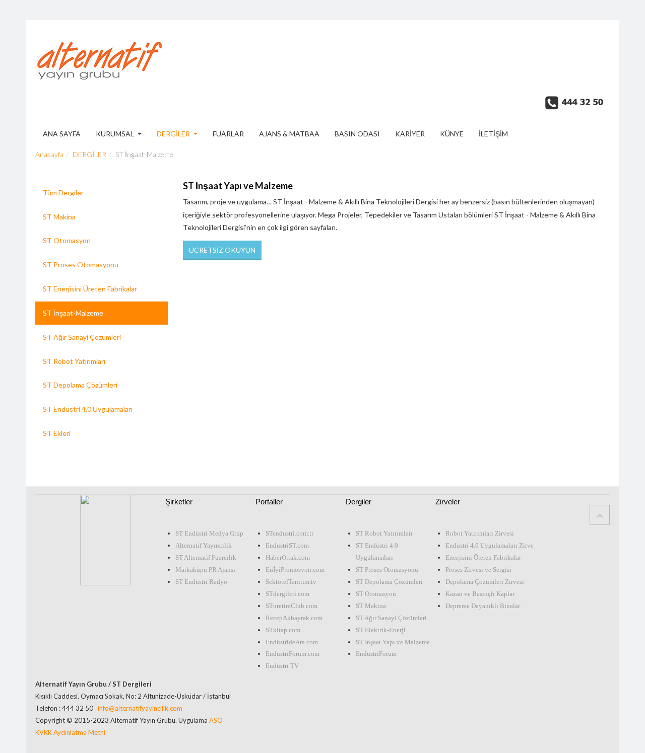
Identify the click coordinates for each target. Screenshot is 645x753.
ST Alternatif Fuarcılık (205, 557)
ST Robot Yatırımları (74, 361)
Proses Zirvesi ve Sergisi (478, 569)
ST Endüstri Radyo (201, 581)
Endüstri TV (282, 665)
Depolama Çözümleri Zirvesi (484, 581)
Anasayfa (49, 154)
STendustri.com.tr (289, 533)
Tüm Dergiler (63, 192)
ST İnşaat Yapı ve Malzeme (238, 185)
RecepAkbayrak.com (294, 618)
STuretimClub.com (291, 606)
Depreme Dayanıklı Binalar (482, 606)
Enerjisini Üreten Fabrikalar (483, 557)
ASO (216, 720)
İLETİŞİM (493, 134)
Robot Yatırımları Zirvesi (479, 533)
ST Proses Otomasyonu (80, 264)
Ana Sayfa (62, 134)
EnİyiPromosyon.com (295, 569)
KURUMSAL (115, 134)
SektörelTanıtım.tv (291, 581)
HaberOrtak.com (288, 557)
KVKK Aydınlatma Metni (70, 732)
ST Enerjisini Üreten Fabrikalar (90, 288)
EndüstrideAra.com (292, 642)
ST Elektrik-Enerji (381, 630)
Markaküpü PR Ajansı (205, 569)
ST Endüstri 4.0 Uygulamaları (88, 409)
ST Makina (59, 216)
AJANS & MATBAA (289, 134)
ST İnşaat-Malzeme (73, 313)
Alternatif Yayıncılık (203, 545)
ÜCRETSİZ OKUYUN (222, 250)
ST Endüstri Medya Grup (209, 533)
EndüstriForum (376, 653)
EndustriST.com (287, 545)
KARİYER (410, 134)
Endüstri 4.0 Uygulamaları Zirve (489, 545)
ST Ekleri (57, 433)
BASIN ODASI (357, 134)
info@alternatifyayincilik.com (140, 708)
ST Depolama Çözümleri (80, 385)
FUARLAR (228, 134)
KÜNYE (452, 134)
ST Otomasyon (67, 240)
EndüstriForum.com (292, 653)
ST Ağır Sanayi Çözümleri (82, 337)
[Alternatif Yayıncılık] (99, 54)
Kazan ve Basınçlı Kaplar (479, 593)
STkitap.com (283, 630)
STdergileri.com (287, 593)
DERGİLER (173, 134)
